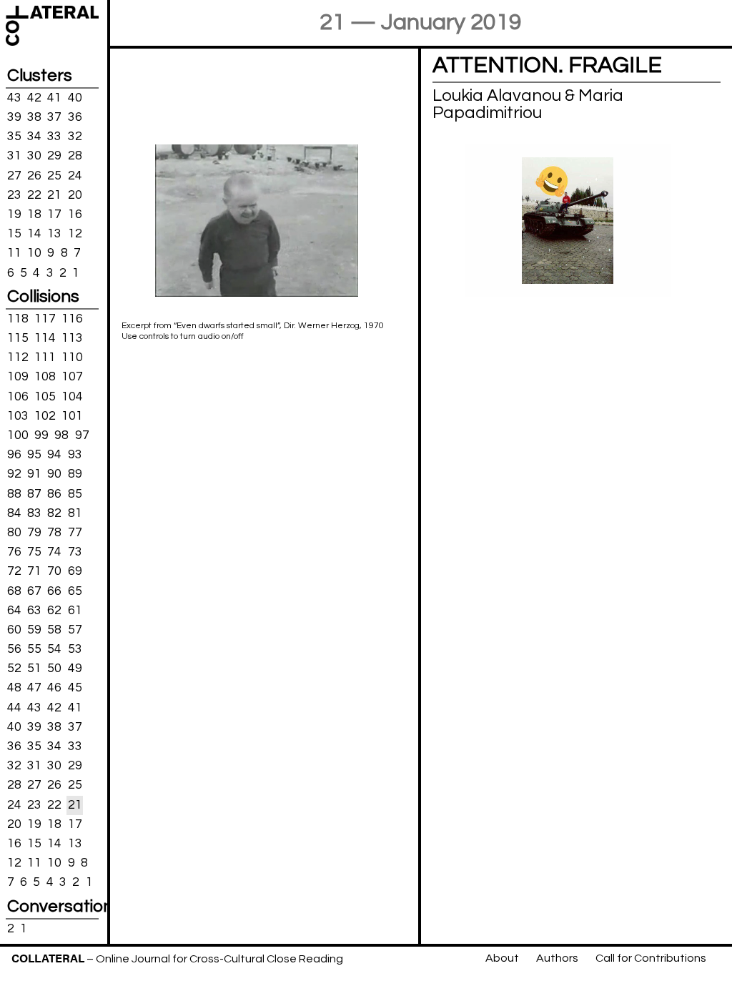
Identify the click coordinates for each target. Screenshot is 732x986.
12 (75, 233)
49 (75, 668)
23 (14, 195)
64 (14, 609)
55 (34, 649)
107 (72, 376)
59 (34, 629)
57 (75, 629)
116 (72, 318)
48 (14, 687)
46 (54, 687)
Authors (557, 958)
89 (75, 474)
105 (45, 396)
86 (54, 493)
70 (54, 571)
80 (14, 532)
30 (34, 155)
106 (18, 396)
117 (45, 318)
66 (54, 590)
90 (54, 474)
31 (14, 155)
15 (14, 233)
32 (75, 136)
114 (45, 338)
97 (82, 435)
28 (75, 155)
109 (18, 376)
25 (54, 175)
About (502, 958)
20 (75, 195)
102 (45, 416)
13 (54, 233)
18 (34, 214)
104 (72, 396)
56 (14, 649)
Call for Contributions (650, 958)
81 (75, 513)
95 (34, 454)
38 (34, 117)
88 (14, 493)
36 (75, 117)
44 (14, 707)
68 (14, 590)
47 (34, 687)
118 (18, 318)
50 (54, 668)
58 (54, 629)
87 (34, 493)
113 (72, 338)
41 (54, 98)
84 (14, 513)
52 (14, 668)
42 (34, 98)
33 (54, 136)
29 (54, 155)
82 (54, 513)
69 (75, 571)
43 (14, 98)
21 (54, 195)
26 (34, 175)
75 (34, 552)
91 (34, 474)
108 (45, 376)
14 (34, 233)
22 (34, 195)
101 (72, 416)
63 (34, 609)
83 (34, 513)
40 (75, 98)
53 (75, 649)
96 (14, 454)
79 (34, 532)
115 (18, 338)
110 (72, 357)
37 (54, 117)
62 (54, 609)
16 (75, 214)
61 (75, 609)
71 (34, 571)
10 (34, 253)
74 (54, 552)
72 (14, 571)
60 (14, 629)
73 (75, 552)
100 (18, 435)
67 (34, 590)
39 (14, 117)
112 (18, 357)
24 (75, 175)
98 (61, 435)
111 (45, 357)
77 (75, 532)
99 (41, 435)
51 (34, 668)
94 (54, 454)
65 (75, 590)
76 (14, 552)
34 (34, 136)
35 (14, 136)
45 (75, 687)
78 (54, 532)
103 (18, 416)
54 (54, 649)
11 (14, 253)
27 (14, 175)
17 (54, 214)
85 (75, 493)
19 (14, 214)
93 (75, 454)
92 (14, 474)
